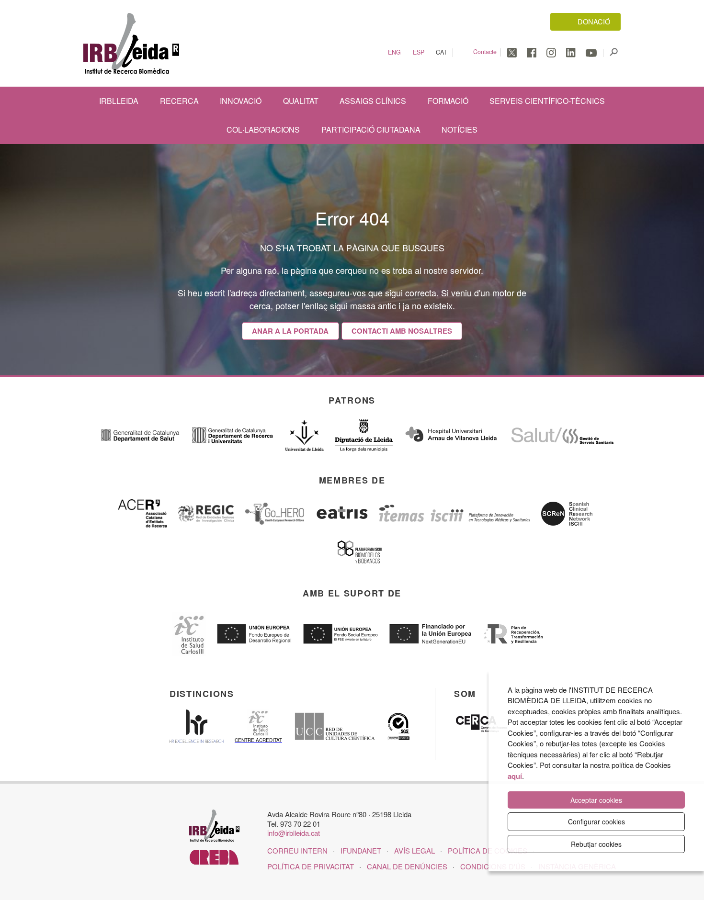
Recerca (179, 100)
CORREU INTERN (297, 850)
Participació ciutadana (370, 129)
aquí (515, 776)
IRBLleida (118, 100)
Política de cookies (487, 850)
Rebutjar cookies (596, 844)
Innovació (240, 100)
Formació (448, 100)
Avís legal (414, 850)
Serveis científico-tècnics (547, 100)
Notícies (459, 129)
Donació (594, 21)
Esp (418, 52)
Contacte (485, 51)
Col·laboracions (263, 129)
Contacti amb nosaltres (402, 331)
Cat (441, 52)
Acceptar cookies (596, 800)
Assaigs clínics (373, 100)
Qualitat (300, 100)
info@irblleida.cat (293, 833)
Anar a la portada (290, 331)
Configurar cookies (596, 821)
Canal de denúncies (407, 866)
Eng (394, 52)
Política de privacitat (310, 866)
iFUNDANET (361, 850)
